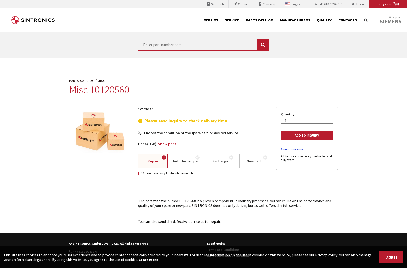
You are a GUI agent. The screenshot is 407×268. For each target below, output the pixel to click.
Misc (101, 81)
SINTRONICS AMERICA (33, 20)
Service (232, 20)
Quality (324, 20)
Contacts (347, 20)
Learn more (148, 259)
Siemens (391, 21)
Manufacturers (295, 20)
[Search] (366, 20)
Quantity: (288, 114)
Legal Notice (216, 243)
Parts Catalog (259, 20)
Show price (167, 144)
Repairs (211, 20)
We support (391, 20)
